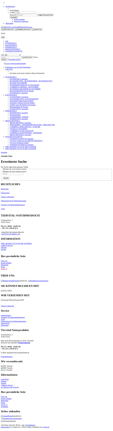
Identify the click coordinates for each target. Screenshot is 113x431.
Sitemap (4, 247)
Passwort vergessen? (21, 21)
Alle (6, 41)
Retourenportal (24, 343)
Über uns (4, 261)
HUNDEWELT (11, 43)
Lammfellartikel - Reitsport (19, 117)
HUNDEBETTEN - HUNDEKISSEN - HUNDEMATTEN (31, 81)
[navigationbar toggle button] (7, 29)
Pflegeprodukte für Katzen (19, 107)
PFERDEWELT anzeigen (19, 113)
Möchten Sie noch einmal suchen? (14, 171)
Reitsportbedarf (15, 115)
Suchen (6, 178)
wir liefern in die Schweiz (10, 387)
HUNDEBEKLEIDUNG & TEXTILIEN (24, 85)
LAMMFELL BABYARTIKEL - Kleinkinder (26, 133)
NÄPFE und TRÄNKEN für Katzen (23, 105)
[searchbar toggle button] (37, 29)
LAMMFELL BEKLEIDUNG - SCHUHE (25, 127)
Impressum (4, 189)
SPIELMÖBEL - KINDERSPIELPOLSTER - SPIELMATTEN (32, 125)
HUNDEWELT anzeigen (19, 79)
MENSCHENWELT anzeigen (20, 123)
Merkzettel (9, 23)
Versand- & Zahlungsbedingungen (13, 205)
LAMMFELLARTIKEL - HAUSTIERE (24, 87)
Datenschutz (5, 193)
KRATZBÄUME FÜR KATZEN (22, 101)
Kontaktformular (6, 357)
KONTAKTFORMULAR (10, 234)
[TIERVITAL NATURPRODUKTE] (16, 27)
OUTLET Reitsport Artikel (19, 143)
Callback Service (7, 245)
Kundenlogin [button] (10, 6)
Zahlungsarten (6, 315)
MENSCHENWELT (12, 49)
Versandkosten (30, 425)
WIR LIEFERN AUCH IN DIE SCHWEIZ (20, 147)
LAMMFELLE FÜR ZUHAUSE (22, 131)
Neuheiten (4, 407)
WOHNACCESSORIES (18, 129)
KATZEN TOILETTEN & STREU (22, 103)
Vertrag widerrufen (7, 197)
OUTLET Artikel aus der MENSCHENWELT (26, 141)
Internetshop (5, 427)
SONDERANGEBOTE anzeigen (21, 139)
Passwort (13, 15)
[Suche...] (27, 57)
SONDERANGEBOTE (13, 51)
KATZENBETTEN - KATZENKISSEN (24, 99)
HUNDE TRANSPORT (18, 83)
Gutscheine (5, 379)
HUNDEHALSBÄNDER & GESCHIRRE (25, 89)
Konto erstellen (19, 19)
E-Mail (12, 12)
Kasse (3, 267)
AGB (3, 209)
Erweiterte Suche (14, 59)
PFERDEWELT (11, 47)
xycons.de (45, 427)
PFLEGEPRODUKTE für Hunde (22, 91)
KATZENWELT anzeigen (19, 97)
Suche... (36, 57)
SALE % (4, 405)
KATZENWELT (11, 45)
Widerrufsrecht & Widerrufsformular (13, 201)
